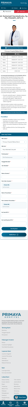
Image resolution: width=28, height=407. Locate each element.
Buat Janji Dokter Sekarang (14, 48)
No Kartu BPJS (5, 212)
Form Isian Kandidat (6, 372)
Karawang (16, 390)
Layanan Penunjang (7, 356)
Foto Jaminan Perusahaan (9, 200)
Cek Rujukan (14, 228)
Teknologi (4, 358)
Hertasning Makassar (19, 399)
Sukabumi (4, 395)
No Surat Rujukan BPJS (8, 220)
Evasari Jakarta (5, 382)
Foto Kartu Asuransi (7, 181)
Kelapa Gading (5, 379)
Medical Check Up (6, 362)
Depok (3, 399)
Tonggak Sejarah (6, 332)
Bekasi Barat (17, 386)
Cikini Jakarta (17, 379)
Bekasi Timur (5, 388)
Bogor (3, 384)
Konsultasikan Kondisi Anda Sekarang (14, 112)
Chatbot (15, 8)
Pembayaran (5, 154)
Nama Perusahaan (7, 192)
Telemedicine (5, 360)
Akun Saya (24, 8)
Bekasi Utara (17, 388)
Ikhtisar (3, 342)
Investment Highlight (7, 344)
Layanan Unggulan (6, 353)
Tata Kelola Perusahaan (7, 347)
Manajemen (5, 334)
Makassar (4, 390)
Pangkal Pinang (5, 397)
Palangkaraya (5, 393)
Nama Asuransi (6, 173)
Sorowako (16, 393)
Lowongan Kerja (6, 370)
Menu (4, 8)
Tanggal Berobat (6, 161)
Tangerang (4, 386)
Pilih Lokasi (5, 138)
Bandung (16, 384)
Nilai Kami (4, 330)
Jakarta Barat (17, 382)
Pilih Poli (4, 146)
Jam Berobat (5, 165)
